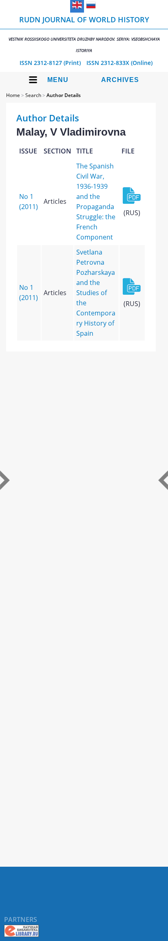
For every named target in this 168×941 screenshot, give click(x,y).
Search (33, 95)
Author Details (63, 95)
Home (13, 95)
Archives (120, 79)
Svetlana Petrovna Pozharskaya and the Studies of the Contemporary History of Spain (95, 293)
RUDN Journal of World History (84, 34)
